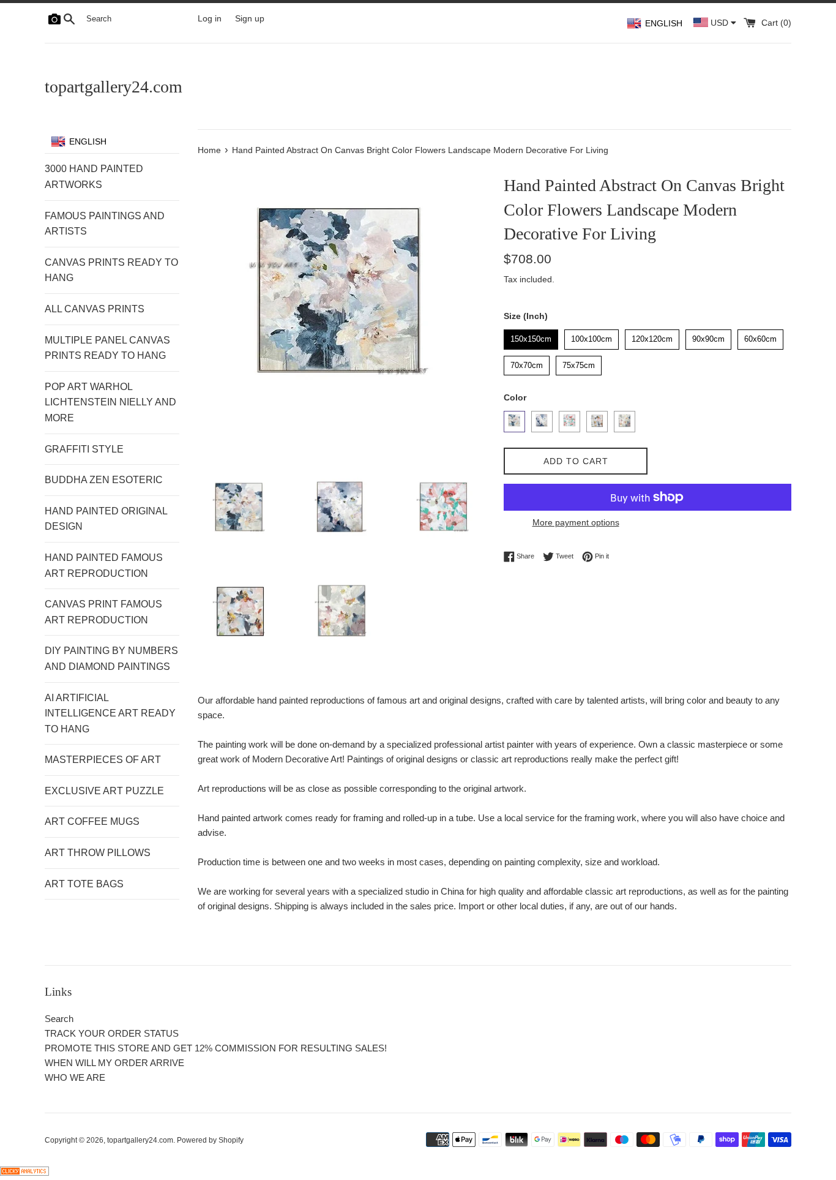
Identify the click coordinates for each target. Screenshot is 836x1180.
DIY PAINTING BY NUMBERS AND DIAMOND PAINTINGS (111, 658)
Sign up (249, 18)
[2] (542, 421)
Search (59, 1018)
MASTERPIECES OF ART (103, 759)
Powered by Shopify (210, 1140)
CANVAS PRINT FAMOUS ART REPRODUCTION (103, 612)
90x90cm (708, 336)
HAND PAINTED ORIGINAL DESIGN (106, 519)
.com (113, 86)
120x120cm (652, 336)
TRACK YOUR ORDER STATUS (112, 1033)
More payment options (575, 522)
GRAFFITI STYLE (84, 449)
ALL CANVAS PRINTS (94, 309)
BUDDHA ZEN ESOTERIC (104, 480)
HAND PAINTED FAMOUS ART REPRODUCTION (104, 565)
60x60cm (760, 336)
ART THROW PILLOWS (98, 852)
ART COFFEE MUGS (92, 821)
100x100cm (591, 336)
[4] (597, 421)
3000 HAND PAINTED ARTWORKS (94, 176)
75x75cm (579, 363)
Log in (210, 18)
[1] (514, 421)
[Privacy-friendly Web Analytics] (24, 1172)
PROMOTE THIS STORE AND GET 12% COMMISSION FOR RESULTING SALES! (216, 1048)
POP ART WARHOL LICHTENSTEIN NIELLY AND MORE (110, 402)
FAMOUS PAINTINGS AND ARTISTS (105, 224)
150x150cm (531, 336)
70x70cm (527, 363)
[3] (569, 421)
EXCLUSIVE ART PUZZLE (104, 791)
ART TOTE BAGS (84, 884)
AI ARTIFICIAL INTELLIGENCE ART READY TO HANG (110, 713)
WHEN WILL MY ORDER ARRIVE (114, 1063)
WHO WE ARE (75, 1077)
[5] (624, 421)
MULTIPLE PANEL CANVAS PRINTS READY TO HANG (107, 348)
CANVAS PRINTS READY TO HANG (111, 270)
